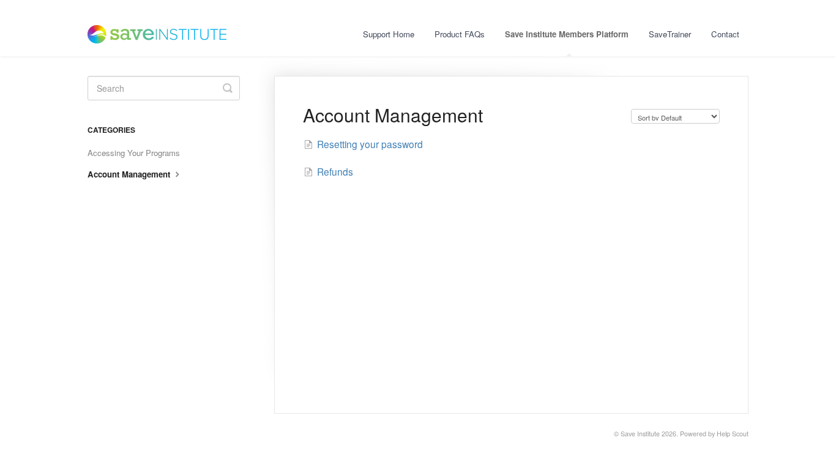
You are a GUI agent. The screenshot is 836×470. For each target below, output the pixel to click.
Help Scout (732, 433)
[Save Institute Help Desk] (163, 28)
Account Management (130, 174)
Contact (725, 34)
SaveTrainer (670, 34)
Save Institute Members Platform (567, 34)
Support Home (388, 34)
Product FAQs (460, 34)
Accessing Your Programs (134, 153)
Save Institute (640, 433)
